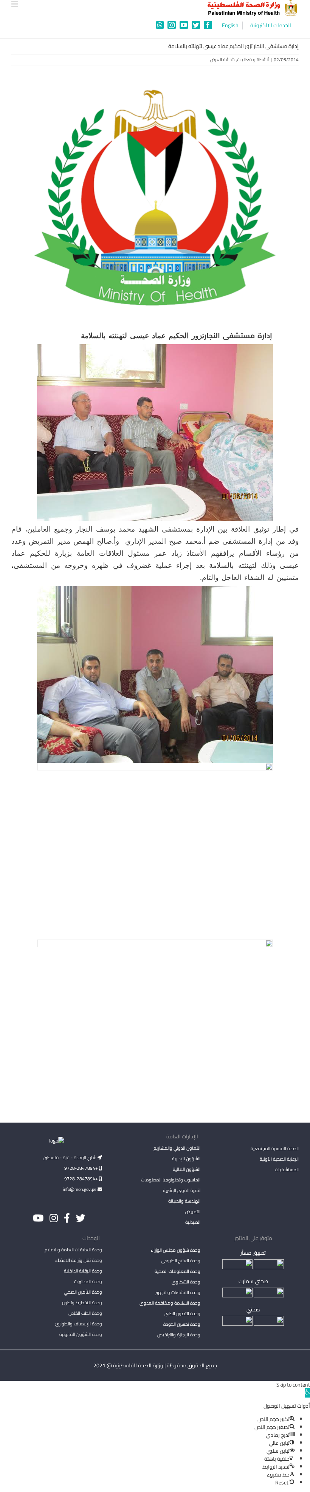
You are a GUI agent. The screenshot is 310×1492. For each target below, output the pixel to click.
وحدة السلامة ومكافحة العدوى (170, 1303)
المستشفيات (287, 1169)
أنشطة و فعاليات (253, 59)
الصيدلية (192, 1222)
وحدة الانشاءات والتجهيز (177, 1292)
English (230, 25)
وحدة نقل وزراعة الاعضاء (78, 1260)
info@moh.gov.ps (80, 1189)
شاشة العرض (222, 59)
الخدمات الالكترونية (270, 25)
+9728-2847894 (81, 1168)
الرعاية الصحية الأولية (279, 1159)
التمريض (192, 1211)
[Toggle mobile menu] (15, 4)
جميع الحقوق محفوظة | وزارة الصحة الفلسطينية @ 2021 (155, 1365)
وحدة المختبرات (88, 1281)
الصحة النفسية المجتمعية (275, 1149)
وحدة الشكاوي (186, 1281)
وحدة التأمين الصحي (83, 1292)
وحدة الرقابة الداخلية (83, 1270)
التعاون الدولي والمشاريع (176, 1148)
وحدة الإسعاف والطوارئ (78, 1323)
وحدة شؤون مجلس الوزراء (175, 1250)
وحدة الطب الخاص (85, 1313)
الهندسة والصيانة (184, 1201)
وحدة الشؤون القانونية (80, 1334)
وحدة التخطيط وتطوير (82, 1302)
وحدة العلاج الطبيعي (180, 1260)
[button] (307, 1393)
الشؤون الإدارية (186, 1158)
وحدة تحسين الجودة (181, 1324)
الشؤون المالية (186, 1169)
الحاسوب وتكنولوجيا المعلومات (170, 1179)
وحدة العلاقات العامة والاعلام (73, 1249)
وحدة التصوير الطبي (182, 1313)
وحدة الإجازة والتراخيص (178, 1334)
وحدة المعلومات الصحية (177, 1271)
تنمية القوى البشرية (181, 1190)
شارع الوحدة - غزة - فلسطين (70, 1157)
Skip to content (293, 1385)
